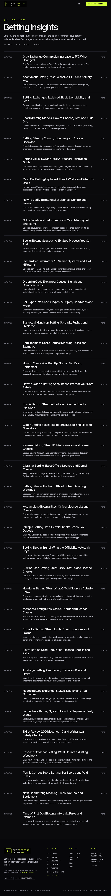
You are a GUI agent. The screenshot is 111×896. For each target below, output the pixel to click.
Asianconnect (54, 861)
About (72, 863)
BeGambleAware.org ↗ (25, 878)
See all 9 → (53, 876)
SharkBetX (52, 853)
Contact (95, 865)
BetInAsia (52, 857)
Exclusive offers (96, 4)
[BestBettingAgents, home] (17, 851)
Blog (71, 867)
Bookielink (52, 864)
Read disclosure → (28, 872)
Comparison (74, 853)
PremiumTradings (55, 872)
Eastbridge (52, 868)
